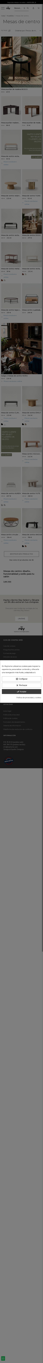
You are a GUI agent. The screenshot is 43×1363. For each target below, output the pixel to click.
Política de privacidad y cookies (28, 698)
